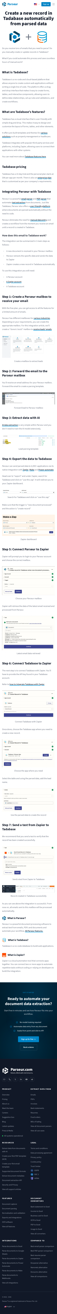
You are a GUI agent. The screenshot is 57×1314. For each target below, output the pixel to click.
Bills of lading (36, 1121)
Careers (5, 1112)
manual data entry (38, 220)
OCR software (7, 1222)
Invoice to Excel (37, 1211)
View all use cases (37, 1130)
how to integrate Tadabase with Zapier (27, 684)
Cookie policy (36, 1162)
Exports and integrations (11, 1217)
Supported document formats (14, 1171)
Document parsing (9, 1208)
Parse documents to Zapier (12, 1258)
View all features (8, 1226)
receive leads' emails (42, 329)
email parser (26, 198)
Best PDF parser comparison (42, 1251)
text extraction (18, 202)
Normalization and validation (13, 1213)
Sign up (46, 4)
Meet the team (8, 1108)
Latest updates (8, 1126)
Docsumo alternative (39, 1272)
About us (5, 1103)
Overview (5, 1095)
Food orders (35, 1117)
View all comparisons (39, 1276)
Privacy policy (36, 1157)
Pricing (4, 1099)
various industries (42, 318)
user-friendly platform (40, 206)
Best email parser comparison (42, 1246)
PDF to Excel (35, 1224)
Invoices (34, 1103)
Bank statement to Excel (40, 1206)
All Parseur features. (34, 931)
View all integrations (10, 1283)
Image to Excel (36, 1229)
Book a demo (28, 1047)
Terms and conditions (39, 1148)
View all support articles (11, 1189)
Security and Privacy (10, 1185)
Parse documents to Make (12, 1270)
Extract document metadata (13, 1176)
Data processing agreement (41, 1153)
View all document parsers (41, 1126)
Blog (4, 1121)
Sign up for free (27, 1039)
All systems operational (13, 1136)
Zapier (25, 469)
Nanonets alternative (39, 1267)
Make (31, 469)
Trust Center (35, 1166)
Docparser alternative (39, 1263)
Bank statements (37, 1108)
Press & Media (7, 1130)
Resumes (34, 1112)
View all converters (38, 1233)
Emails (33, 1095)
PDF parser (42, 198)
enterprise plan (44, 177)
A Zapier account (13, 281)
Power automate (46, 469)
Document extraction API (12, 1180)
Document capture (9, 1204)
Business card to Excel (39, 1215)
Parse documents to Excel (12, 1246)
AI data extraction (10, 425)
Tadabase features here (35, 156)
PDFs (33, 1099)
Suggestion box (8, 1117)
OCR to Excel (35, 1220)
